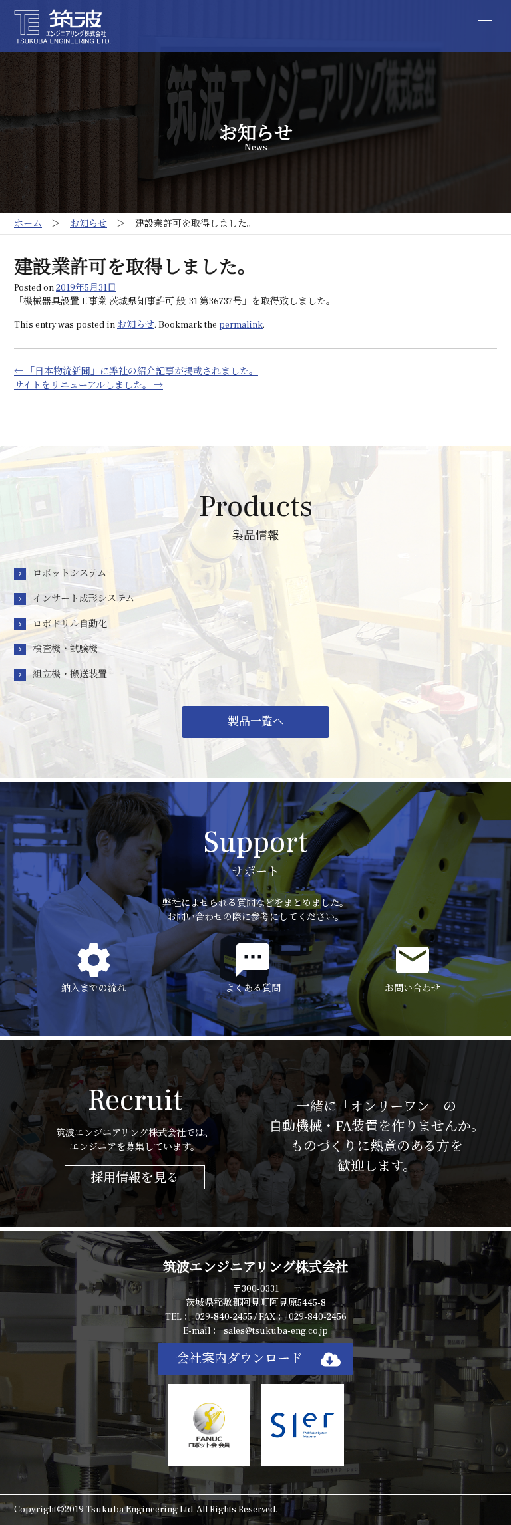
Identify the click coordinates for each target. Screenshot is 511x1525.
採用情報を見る (134, 1178)
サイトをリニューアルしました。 (88, 386)
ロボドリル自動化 (70, 624)
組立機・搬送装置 (70, 675)
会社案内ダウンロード (239, 1359)
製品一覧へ (256, 722)
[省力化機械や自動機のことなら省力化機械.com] (62, 26)
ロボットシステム (69, 574)
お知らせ (135, 325)
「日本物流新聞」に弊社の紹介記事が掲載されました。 (136, 372)
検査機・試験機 (65, 649)
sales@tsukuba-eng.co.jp (276, 1331)
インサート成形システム (83, 599)
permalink (241, 325)
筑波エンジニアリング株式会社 (256, 1267)
